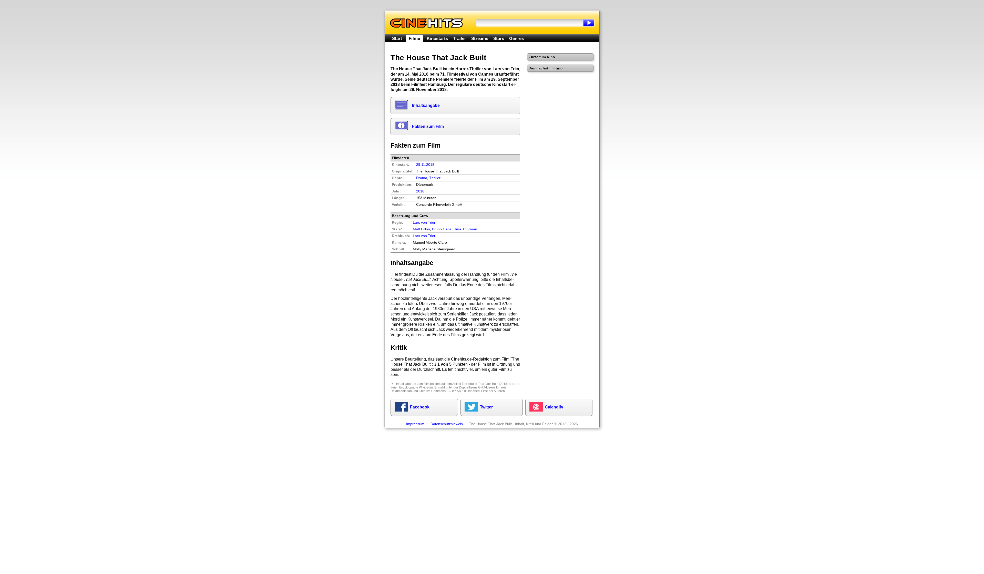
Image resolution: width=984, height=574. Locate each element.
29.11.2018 (425, 165)
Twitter (486, 407)
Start (397, 38)
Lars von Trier (424, 236)
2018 (420, 191)
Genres (516, 38)
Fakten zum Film (428, 126)
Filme (414, 38)
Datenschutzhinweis (446, 424)
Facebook (419, 407)
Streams (479, 38)
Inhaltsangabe (426, 105)
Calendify (554, 407)
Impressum (415, 424)
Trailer (459, 38)
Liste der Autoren (493, 391)
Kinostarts (437, 38)
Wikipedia (426, 387)
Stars (498, 38)
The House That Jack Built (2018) (485, 384)
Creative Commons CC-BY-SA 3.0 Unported (449, 391)
